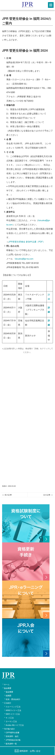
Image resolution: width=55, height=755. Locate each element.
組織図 (8, 695)
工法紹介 (7, 702)
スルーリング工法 (13, 706)
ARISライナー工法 (13, 710)
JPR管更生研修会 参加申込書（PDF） (26, 241)
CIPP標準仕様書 (12, 732)
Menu (51, 5)
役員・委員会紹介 (13, 699)
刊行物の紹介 (9, 728)
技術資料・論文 (12, 736)
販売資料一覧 (11, 743)
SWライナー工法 (13, 714)
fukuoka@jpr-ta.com (24, 258)
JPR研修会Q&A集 (13, 739)
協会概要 (7, 688)
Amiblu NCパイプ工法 (15, 725)
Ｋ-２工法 (10, 717)
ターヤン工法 (11, 721)
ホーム (6, 684)
